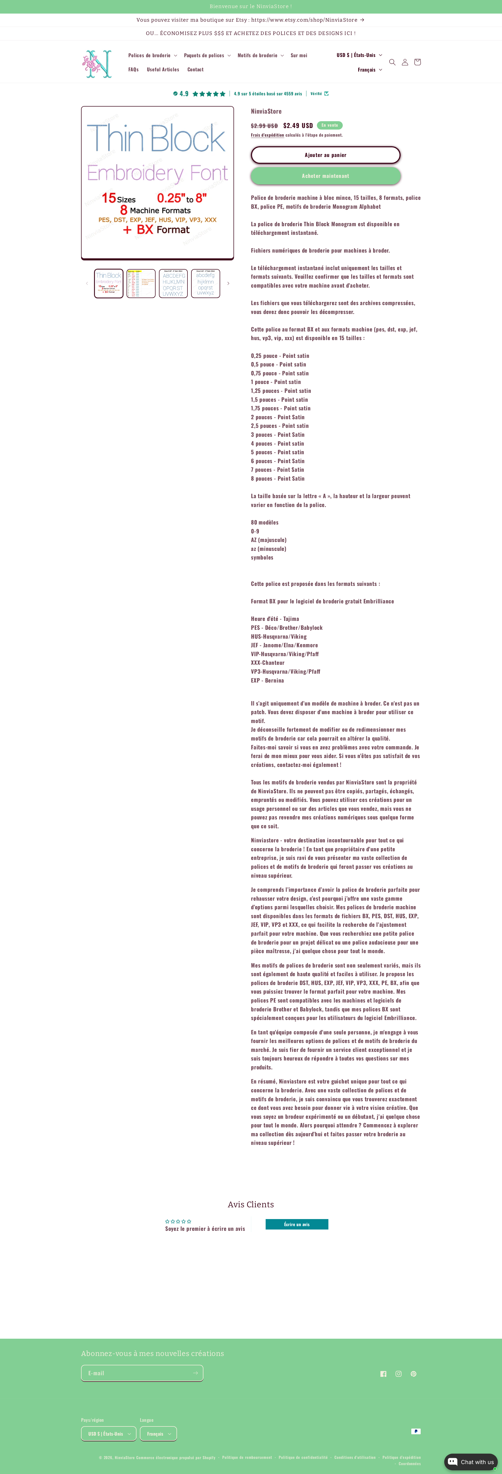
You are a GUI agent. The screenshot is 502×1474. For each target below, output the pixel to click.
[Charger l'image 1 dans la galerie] (108, 283)
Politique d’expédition (402, 1457)
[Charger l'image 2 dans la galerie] (141, 283)
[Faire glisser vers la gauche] (87, 283)
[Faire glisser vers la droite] (228, 283)
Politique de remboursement (247, 1457)
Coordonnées (410, 1463)
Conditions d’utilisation (355, 1457)
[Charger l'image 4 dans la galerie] (205, 283)
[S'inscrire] (195, 1373)
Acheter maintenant (325, 175)
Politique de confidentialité (303, 1457)
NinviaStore (125, 1457)
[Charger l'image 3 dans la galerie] (173, 283)
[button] (152, 55)
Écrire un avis (297, 1224)
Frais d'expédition (267, 135)
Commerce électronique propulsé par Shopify (175, 1457)
